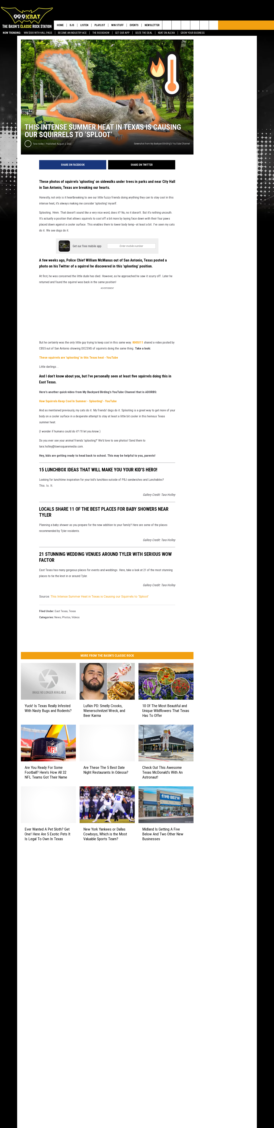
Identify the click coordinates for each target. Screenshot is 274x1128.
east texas (61, 611)
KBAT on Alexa (166, 32)
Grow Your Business (193, 32)
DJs (72, 25)
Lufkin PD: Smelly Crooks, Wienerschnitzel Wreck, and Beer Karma (104, 711)
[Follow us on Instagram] (194, 25)
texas (72, 611)
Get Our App (122, 32)
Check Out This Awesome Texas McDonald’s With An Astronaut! (162, 772)
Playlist (100, 25)
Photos (66, 617)
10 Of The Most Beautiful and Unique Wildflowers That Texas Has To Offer (165, 711)
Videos (76, 617)
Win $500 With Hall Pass (38, 32)
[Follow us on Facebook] (185, 25)
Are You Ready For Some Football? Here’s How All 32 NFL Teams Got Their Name (46, 772)
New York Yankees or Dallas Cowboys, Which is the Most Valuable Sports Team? (105, 834)
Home (60, 25)
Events (134, 25)
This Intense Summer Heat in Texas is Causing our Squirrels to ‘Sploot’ (100, 596)
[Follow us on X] (213, 25)
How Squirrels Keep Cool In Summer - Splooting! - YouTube (78, 401)
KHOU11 (138, 342)
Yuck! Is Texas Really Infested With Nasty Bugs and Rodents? (48, 708)
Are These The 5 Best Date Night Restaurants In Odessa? (105, 770)
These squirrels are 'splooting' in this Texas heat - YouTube (78, 357)
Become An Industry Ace (72, 32)
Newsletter (152, 25)
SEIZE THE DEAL (143, 32)
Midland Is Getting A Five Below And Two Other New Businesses (162, 834)
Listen (84, 25)
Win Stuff (117, 25)
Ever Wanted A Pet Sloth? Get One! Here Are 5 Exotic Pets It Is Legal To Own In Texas (47, 834)
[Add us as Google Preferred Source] (176, 25)
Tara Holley (38, 143)
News (57, 617)
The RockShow (100, 32)
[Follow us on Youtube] (204, 25)
